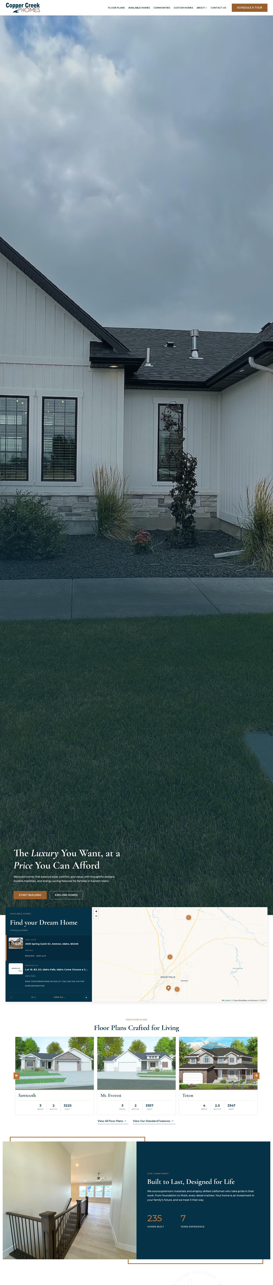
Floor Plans (116, 7)
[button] (188, 917)
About (201, 7)
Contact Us (218, 7)
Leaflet (227, 1000)
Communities (161, 7)
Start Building (30, 895)
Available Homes (139, 7)
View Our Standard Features (151, 1121)
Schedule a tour (249, 7)
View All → (60, 997)
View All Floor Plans (110, 1121)
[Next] (86, 997)
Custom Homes (183, 7)
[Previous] (11, 997)
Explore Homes (66, 895)
